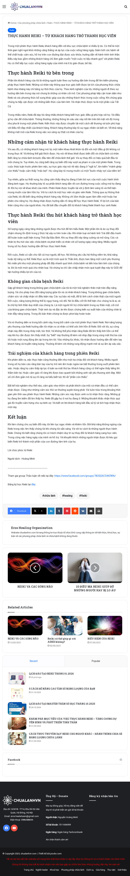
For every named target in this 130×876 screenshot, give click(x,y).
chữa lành (49, 495)
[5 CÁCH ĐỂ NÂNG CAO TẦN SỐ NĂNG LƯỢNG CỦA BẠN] (17, 693)
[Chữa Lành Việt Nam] (26, 6)
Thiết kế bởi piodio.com (50, 853)
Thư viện (111, 870)
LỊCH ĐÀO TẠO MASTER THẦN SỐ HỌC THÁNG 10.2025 (62, 703)
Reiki (49, 23)
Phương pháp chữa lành (72, 870)
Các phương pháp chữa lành (32, 23)
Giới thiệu (122, 870)
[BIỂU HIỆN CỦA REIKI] (105, 625)
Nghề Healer (42, 870)
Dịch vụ (90, 870)
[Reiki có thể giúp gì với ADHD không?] (65, 625)
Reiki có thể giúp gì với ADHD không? (62, 640)
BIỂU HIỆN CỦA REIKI (101, 638)
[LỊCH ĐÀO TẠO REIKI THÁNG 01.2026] (17, 678)
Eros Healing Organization (32, 528)
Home (13, 23)
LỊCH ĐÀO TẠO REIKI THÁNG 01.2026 (51, 673)
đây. (33, 484)
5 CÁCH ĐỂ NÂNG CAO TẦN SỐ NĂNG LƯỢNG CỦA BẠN (62, 688)
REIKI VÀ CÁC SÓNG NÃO (23, 638)
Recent (34, 661)
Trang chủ (29, 870)
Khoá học (54, 870)
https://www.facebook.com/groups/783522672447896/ (85, 475)
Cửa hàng (100, 870)
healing (68, 495)
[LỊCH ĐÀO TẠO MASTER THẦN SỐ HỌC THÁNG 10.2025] (17, 708)
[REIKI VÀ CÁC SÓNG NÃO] (25, 625)
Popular (96, 661)
